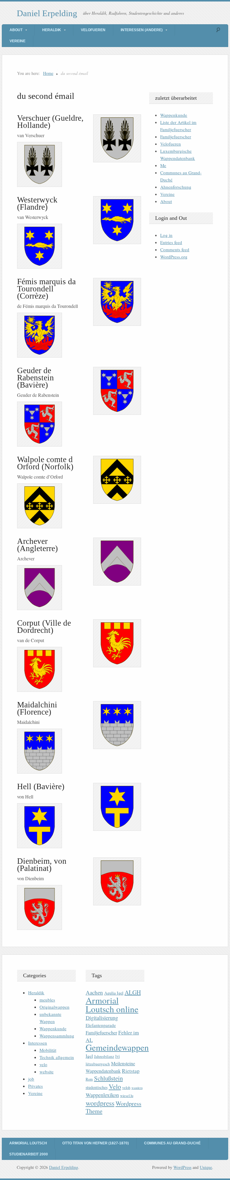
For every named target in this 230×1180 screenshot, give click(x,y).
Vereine (17, 41)
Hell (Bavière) (40, 786)
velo (43, 1064)
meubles (47, 1000)
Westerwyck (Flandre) (37, 203)
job (31, 1079)
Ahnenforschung (175, 187)
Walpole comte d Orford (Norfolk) (45, 463)
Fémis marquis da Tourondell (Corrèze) (46, 288)
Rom (89, 1079)
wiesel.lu (126, 1095)
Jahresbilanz (104, 1056)
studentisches (97, 1087)
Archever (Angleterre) (37, 545)
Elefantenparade (101, 1025)
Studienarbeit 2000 (28, 1154)
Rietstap (131, 1070)
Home (48, 73)
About (16, 30)
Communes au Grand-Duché (172, 1143)
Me (163, 165)
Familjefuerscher (175, 137)
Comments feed (174, 249)
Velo (115, 1086)
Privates (35, 1086)
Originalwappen (54, 1007)
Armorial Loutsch (28, 1143)
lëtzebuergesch (98, 1063)
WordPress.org (173, 257)
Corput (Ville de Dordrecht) (44, 626)
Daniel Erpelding (47, 13)
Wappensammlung (57, 1036)
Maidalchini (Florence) (37, 708)
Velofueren (93, 30)
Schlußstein (108, 1078)
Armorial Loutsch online (112, 1004)
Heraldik (51, 30)
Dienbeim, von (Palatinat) (41, 865)
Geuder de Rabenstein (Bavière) (35, 377)
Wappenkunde (173, 115)
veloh (126, 1087)
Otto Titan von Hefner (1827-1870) (95, 1143)
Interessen (37, 1043)
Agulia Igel (113, 993)
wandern (137, 1088)
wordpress (100, 1103)
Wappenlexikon (102, 1095)
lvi (117, 1056)
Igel (89, 1056)
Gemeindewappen (117, 1047)
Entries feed (171, 242)
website (47, 1072)
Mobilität (48, 1050)
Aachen (94, 992)
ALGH (133, 992)
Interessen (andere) (142, 30)
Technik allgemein (57, 1057)
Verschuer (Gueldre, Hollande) (50, 122)
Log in (166, 235)
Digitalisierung (102, 1017)
